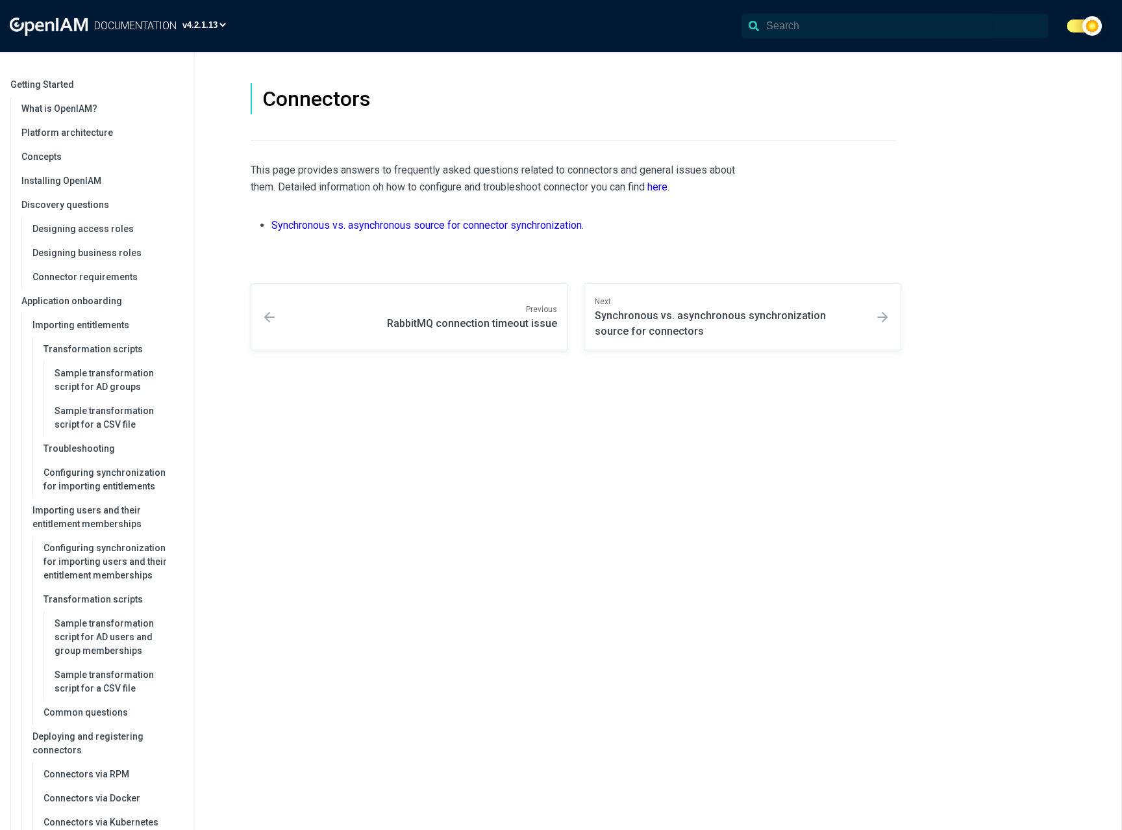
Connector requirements (85, 277)
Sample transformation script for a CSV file (104, 418)
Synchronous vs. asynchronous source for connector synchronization (426, 225)
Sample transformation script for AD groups (104, 380)
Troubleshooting (79, 448)
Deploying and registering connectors (87, 743)
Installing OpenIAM (61, 180)
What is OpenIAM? (59, 108)
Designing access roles (83, 229)
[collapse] (177, 85)
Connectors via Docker (92, 798)
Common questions (86, 712)
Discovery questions (65, 205)
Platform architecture (67, 132)
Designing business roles (87, 253)
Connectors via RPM (86, 774)
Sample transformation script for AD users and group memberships (104, 637)
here (657, 187)
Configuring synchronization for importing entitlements (105, 479)
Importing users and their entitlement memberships (87, 517)
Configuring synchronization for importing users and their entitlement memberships (105, 561)
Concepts (41, 156)
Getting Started (42, 84)
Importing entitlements (80, 325)
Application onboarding (71, 301)
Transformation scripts (93, 349)
